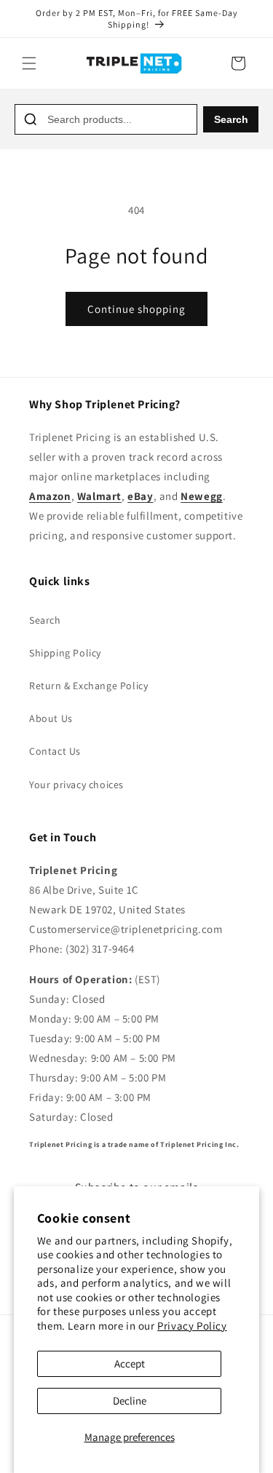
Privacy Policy (191, 1326)
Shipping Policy (65, 652)
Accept (129, 1363)
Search (231, 119)
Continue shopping (136, 309)
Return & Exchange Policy (88, 685)
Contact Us (55, 751)
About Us (51, 718)
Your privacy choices (76, 784)
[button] (29, 63)
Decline (129, 1401)
